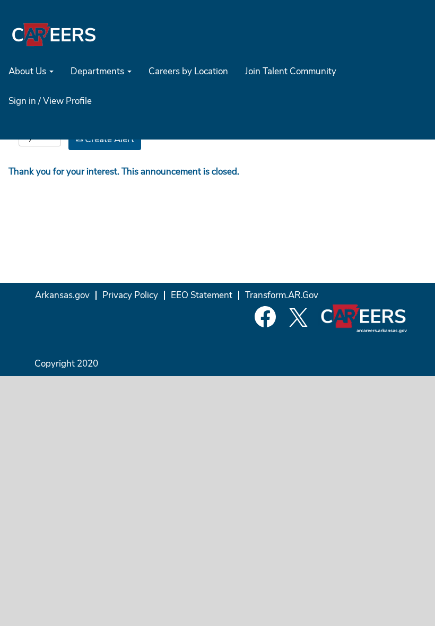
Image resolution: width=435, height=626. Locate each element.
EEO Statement (201, 295)
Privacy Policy (130, 295)
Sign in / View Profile (50, 101)
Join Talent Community (290, 71)
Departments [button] (98, 71)
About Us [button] (28, 71)
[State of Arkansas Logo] (53, 34)
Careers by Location (188, 71)
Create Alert (108, 139)
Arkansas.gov (62, 295)
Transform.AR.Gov (281, 295)
